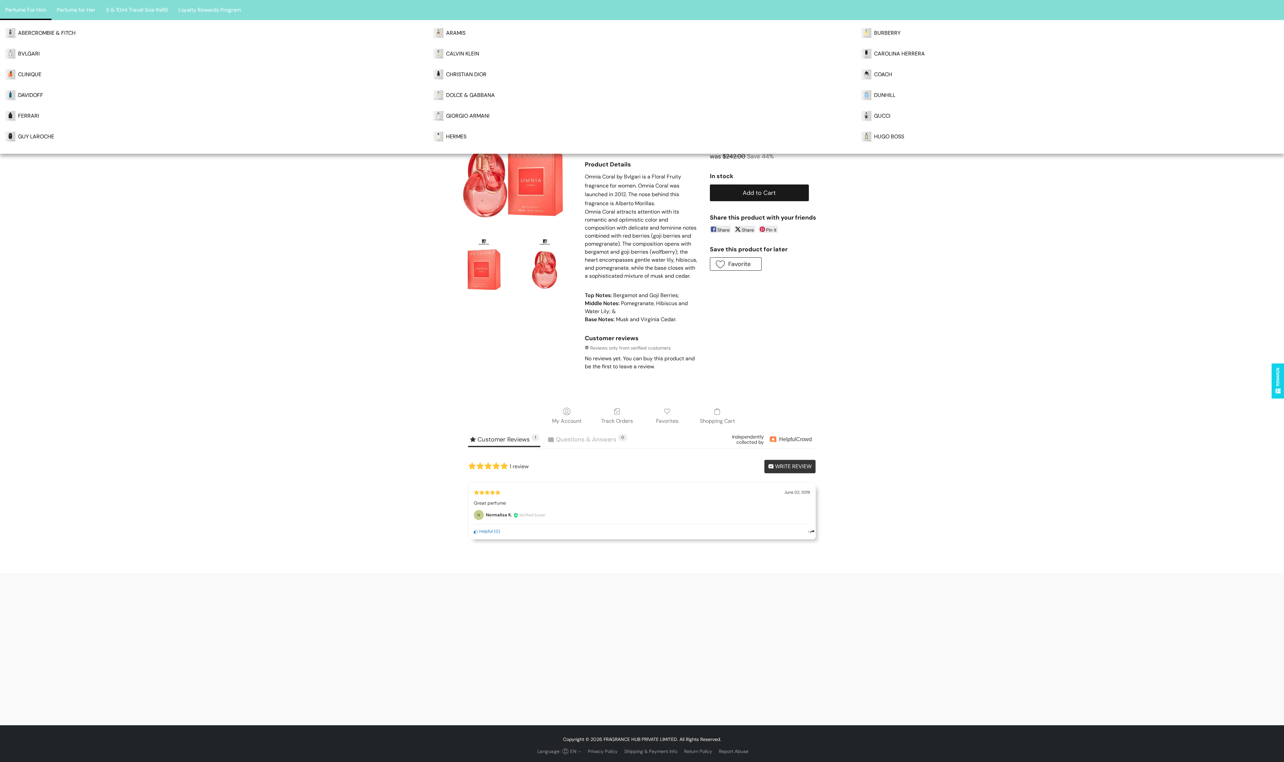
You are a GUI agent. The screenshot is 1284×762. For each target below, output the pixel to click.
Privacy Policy (603, 751)
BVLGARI (29, 53)
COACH (883, 74)
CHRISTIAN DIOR (466, 74)
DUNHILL (884, 95)
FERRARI (28, 115)
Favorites (667, 420)
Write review (793, 466)
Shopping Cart (717, 420)
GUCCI (882, 115)
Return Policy (698, 751)
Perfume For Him (25, 9)
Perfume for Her (76, 9)
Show (1278, 380)
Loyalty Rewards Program (210, 9)
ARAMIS (455, 32)
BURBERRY (887, 32)
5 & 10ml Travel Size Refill (137, 9)
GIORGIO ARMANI (468, 115)
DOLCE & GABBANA (470, 95)
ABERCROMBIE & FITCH (47, 32)
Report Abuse (733, 751)
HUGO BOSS (889, 136)
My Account (566, 420)
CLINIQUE (29, 74)
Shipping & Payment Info (650, 751)
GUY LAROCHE (36, 136)
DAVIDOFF (30, 95)
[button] (736, 264)
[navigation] (558, 751)
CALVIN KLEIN (462, 53)
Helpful (485, 531)
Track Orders (617, 420)
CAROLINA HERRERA (899, 53)
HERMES (456, 136)
